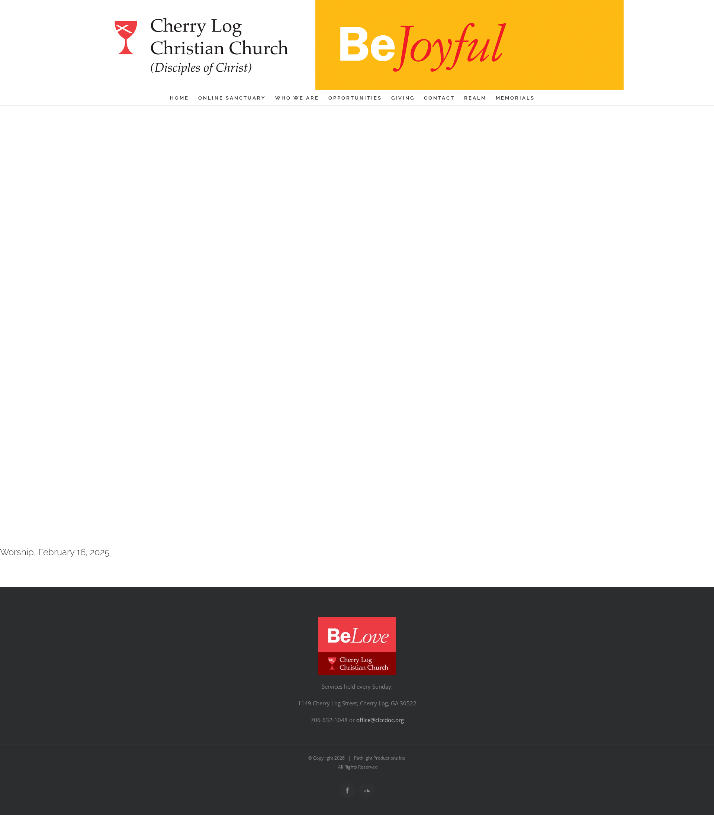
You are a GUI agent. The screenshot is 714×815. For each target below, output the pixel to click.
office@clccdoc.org (380, 720)
